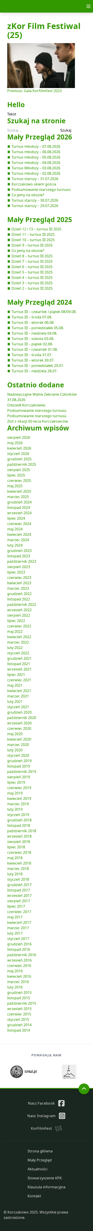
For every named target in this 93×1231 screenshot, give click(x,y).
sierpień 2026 (18, 437)
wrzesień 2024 (19, 512)
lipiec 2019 (16, 782)
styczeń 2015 (18, 1019)
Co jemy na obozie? (28, 194)
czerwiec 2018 (19, 852)
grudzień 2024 (19, 502)
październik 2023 (21, 561)
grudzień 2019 (19, 760)
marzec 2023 (18, 588)
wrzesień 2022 (19, 609)
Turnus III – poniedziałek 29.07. (38, 365)
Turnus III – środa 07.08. (32, 317)
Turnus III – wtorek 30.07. (33, 360)
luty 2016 (15, 987)
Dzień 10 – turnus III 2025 (33, 239)
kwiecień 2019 (19, 798)
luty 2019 (15, 809)
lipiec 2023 (16, 572)
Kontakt (34, 1195)
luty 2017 (15, 933)
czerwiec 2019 (19, 787)
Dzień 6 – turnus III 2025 (32, 266)
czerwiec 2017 (19, 911)
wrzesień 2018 (19, 836)
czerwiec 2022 (19, 626)
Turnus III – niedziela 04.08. (34, 333)
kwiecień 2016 (19, 976)
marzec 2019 (18, 803)
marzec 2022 (18, 642)
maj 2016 (15, 970)
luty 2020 (15, 750)
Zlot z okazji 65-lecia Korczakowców (37, 421)
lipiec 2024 (16, 518)
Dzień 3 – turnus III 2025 (32, 282)
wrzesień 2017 (19, 895)
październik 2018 (21, 830)
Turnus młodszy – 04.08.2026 (36, 162)
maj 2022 (15, 631)
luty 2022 (15, 647)
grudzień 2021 (19, 658)
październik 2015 (21, 1003)
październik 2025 (21, 464)
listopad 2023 (18, 556)
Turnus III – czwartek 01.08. (35, 349)
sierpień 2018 (18, 841)
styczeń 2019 (18, 814)
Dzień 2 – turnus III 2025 (32, 288)
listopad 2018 (18, 825)
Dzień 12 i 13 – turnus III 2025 (36, 229)
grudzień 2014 (19, 1024)
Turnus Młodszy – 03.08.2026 (36, 167)
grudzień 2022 (19, 593)
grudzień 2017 (19, 884)
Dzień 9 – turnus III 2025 (32, 245)
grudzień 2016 (19, 944)
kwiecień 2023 (19, 582)
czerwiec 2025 (19, 480)
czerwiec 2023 (19, 577)
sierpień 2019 (18, 776)
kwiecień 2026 (19, 448)
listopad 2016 (18, 949)
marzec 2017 (18, 927)
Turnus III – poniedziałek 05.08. (38, 327)
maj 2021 (15, 685)
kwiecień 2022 (19, 636)
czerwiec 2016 (19, 965)
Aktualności (37, 1169)
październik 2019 (21, 771)
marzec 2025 (18, 496)
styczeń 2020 (18, 755)
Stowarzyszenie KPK (45, 1178)
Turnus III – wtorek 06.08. (33, 322)
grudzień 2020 (19, 712)
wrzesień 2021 (19, 669)
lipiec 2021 (16, 674)
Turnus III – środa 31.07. (32, 354)
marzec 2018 (18, 868)
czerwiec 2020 (19, 728)
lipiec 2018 (16, 847)
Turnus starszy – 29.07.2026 (35, 205)
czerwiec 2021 (19, 679)
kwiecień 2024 (19, 534)
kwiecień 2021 (19, 690)
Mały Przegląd (40, 1160)
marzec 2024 (18, 539)
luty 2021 (15, 701)
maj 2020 (15, 733)
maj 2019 (15, 793)
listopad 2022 (18, 599)
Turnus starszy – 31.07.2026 (35, 178)
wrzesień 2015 (19, 1008)
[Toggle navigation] (88, 6)
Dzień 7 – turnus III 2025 (32, 261)
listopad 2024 (18, 507)
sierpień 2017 (18, 900)
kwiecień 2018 (19, 863)
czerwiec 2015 (19, 1014)
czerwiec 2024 (19, 523)
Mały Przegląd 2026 (39, 136)
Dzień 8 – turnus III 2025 (32, 256)
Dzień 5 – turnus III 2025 (32, 272)
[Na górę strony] (84, 1088)
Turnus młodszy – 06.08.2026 (36, 151)
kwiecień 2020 (19, 739)
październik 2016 (21, 954)
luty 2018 (15, 873)
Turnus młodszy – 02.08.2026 (36, 173)
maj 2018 (15, 857)
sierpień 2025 (18, 469)
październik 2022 (21, 604)
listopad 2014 (18, 1030)
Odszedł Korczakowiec (26, 405)
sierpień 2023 (18, 566)
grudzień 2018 (19, 820)
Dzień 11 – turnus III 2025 (33, 234)
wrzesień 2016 (19, 960)
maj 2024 (15, 529)
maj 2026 (15, 442)
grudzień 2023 (19, 550)
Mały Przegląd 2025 (39, 219)
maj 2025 (15, 485)
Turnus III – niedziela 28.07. (34, 370)
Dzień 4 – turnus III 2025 (32, 277)
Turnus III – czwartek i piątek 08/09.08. (44, 311)
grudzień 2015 (19, 992)
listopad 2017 (18, 890)
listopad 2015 (18, 997)
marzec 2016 (18, 981)
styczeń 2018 (18, 879)
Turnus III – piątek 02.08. (32, 344)
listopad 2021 (18, 663)
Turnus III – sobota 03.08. (33, 338)
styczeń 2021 (18, 706)
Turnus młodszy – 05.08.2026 (36, 157)
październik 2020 (21, 717)
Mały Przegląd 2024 (39, 302)
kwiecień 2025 (19, 491)
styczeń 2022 (18, 653)
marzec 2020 (18, 744)
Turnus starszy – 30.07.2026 (35, 200)
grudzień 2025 (19, 459)
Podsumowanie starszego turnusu (41, 189)
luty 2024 (15, 545)
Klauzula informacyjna (46, 1187)
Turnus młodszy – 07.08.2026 (36, 146)
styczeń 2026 (18, 453)
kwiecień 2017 (19, 922)
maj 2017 (15, 917)
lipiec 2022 (16, 620)
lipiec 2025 (16, 475)
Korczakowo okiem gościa (34, 184)
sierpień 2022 (18, 615)
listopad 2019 (18, 766)
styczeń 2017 (18, 938)
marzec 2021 (18, 696)
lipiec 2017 (16, 906)
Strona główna (40, 1151)
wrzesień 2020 (19, 723)
